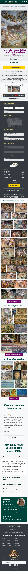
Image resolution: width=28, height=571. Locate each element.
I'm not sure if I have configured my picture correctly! (12, 490)
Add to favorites (20, 95)
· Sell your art (17, 538)
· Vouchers (17, 543)
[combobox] (14, 112)
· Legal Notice (4, 538)
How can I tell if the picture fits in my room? (12, 478)
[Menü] (1, 1)
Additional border (7, 110)
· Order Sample (18, 545)
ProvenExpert (10, 431)
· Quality (16, 540)
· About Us (4, 547)
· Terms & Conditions (6, 540)
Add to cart (14, 186)
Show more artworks (14, 398)
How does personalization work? (11, 457)
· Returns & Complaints (6, 545)
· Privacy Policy (5, 542)
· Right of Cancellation (6, 543)
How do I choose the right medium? (12, 484)
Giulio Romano (18, 5)
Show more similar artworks (14, 301)
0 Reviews (17, 98)
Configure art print (15, 68)
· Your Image (17, 537)
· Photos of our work (18, 542)
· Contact (3, 537)
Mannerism (12, 5)
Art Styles (6, 5)
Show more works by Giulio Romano (14, 354)
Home (2, 5)
